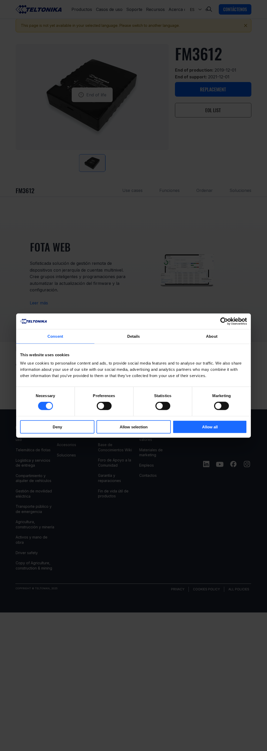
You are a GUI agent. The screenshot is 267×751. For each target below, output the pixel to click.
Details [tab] (133, 336)
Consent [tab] (55, 336)
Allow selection (134, 426)
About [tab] (211, 336)
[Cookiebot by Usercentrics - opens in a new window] (224, 321)
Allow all (210, 426)
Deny (57, 426)
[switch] (104, 406)
